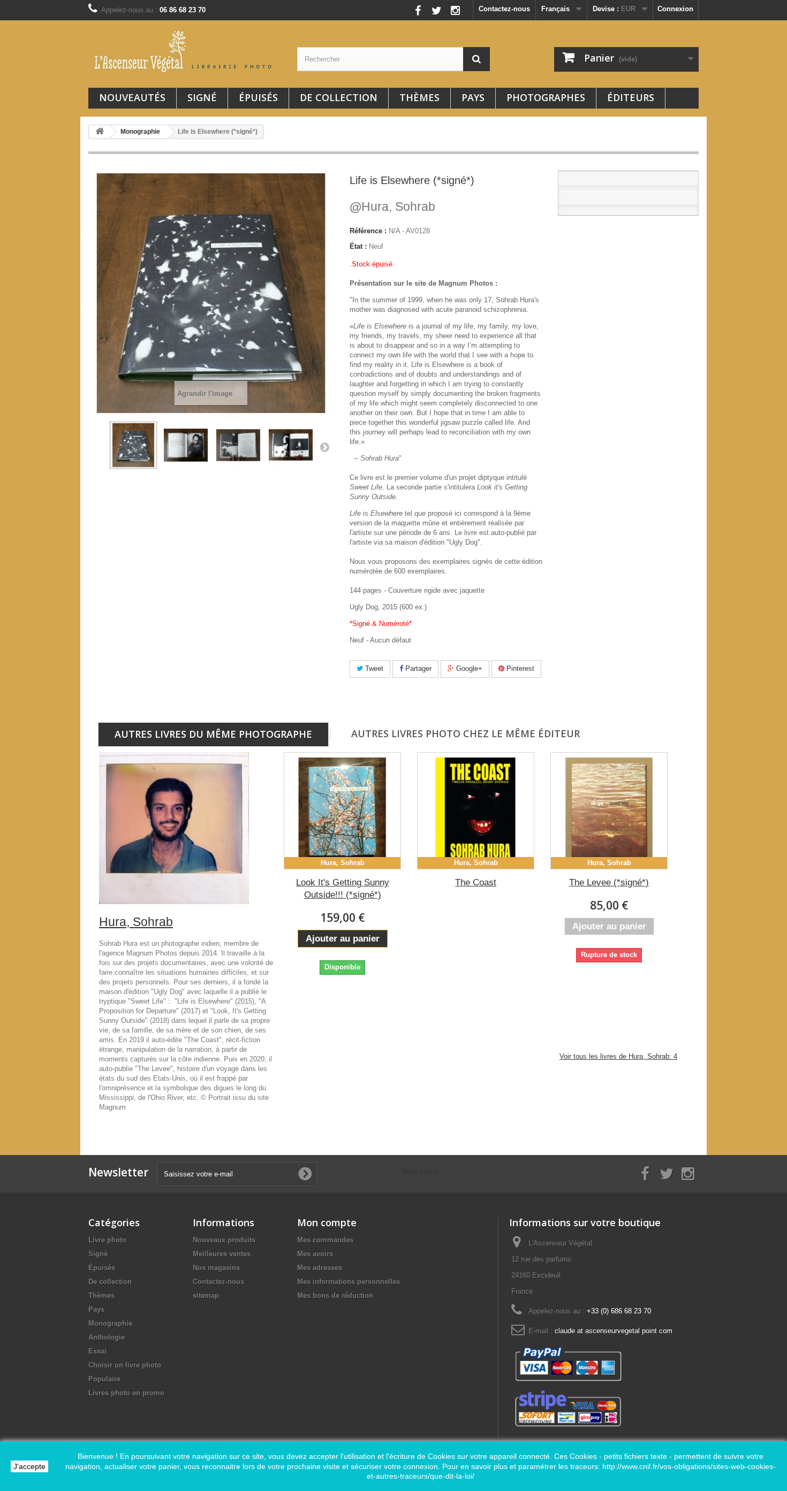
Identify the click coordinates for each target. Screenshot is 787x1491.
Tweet (373, 668)
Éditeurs (630, 97)
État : (358, 246)
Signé (202, 97)
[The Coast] (475, 811)
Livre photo (107, 1240)
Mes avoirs (315, 1254)
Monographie (110, 1323)
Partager (417, 668)
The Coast (475, 882)
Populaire (104, 1379)
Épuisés (258, 97)
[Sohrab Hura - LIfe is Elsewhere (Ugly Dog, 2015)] (133, 445)
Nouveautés (132, 97)
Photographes (545, 97)
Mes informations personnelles (348, 1282)
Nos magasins (216, 1268)
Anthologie (106, 1337)
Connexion (675, 9)
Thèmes (419, 97)
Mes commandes (325, 1240)
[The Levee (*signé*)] (609, 811)
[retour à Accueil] (99, 132)
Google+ (468, 668)
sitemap (206, 1295)
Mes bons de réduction (335, 1295)
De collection (338, 97)
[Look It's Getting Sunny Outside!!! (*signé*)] (342, 811)
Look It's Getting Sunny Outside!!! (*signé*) (342, 888)
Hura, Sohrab (392, 206)
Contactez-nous (504, 9)
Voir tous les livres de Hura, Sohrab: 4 (618, 1056)
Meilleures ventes (222, 1254)
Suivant (324, 446)
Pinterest (519, 668)
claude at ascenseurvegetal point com (613, 1331)
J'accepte (29, 1466)
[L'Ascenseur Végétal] (184, 51)
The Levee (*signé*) (609, 882)
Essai (97, 1351)
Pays (473, 97)
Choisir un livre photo (124, 1365)
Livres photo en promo (126, 1393)
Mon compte (327, 1222)
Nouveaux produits (224, 1240)
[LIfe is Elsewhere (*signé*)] (186, 445)
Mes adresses (319, 1268)
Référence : (368, 231)
